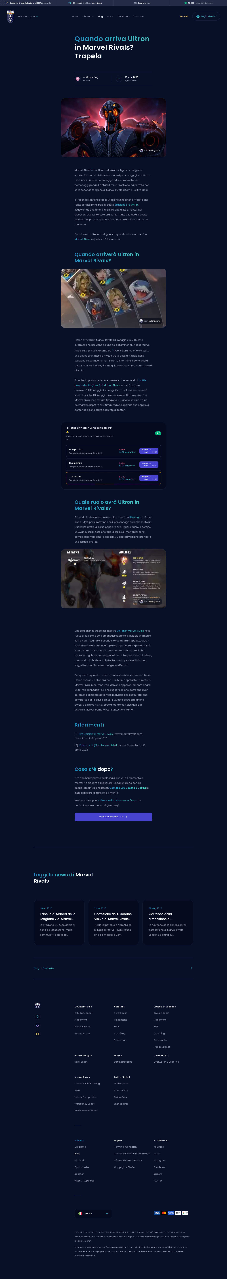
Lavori (110, 16)
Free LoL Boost (162, 1046)
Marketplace (121, 1083)
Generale (48, 968)
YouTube (159, 1146)
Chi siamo (88, 16)
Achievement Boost (86, 1110)
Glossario (139, 16)
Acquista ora (149, 451)
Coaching (119, 1033)
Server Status (82, 1033)
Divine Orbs (120, 1097)
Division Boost (161, 1013)
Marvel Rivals (82, 239)
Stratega (134, 517)
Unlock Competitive (86, 1097)
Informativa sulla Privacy (128, 1160)
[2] (113, 350)
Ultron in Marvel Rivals (130, 631)
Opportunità (82, 1167)
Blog (100, 16)
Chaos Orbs (121, 1090)
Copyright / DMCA (124, 1167)
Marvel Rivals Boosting (87, 1083)
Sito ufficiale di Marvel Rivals (96, 734)
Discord (158, 1173)
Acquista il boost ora (111, 816)
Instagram (160, 1160)
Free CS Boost (83, 1026)
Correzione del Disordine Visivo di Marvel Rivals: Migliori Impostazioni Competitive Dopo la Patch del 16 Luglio (113, 916)
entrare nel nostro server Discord (118, 800)
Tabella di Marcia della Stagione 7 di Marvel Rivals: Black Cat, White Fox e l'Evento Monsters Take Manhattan (58, 916)
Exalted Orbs (121, 1103)
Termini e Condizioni (125, 1146)
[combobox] (93, 1213)
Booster (79, 1173)
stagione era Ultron (127, 205)
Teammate (120, 1040)
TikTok (157, 1153)
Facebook (159, 1167)
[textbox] (93, 1213)
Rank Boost (120, 1013)
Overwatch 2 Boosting (166, 1061)
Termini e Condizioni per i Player (132, 1153)
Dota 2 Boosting (123, 1061)
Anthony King (90, 77)
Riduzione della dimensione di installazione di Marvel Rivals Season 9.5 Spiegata (166, 916)
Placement (81, 1019)
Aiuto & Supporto (84, 1180)
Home (75, 16)
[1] (92, 170)
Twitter (158, 1180)
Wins (117, 1026)
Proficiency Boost (85, 1103)
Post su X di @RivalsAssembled (98, 745)
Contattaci (124, 16)
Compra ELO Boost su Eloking (128, 788)
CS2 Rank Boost (83, 1013)
